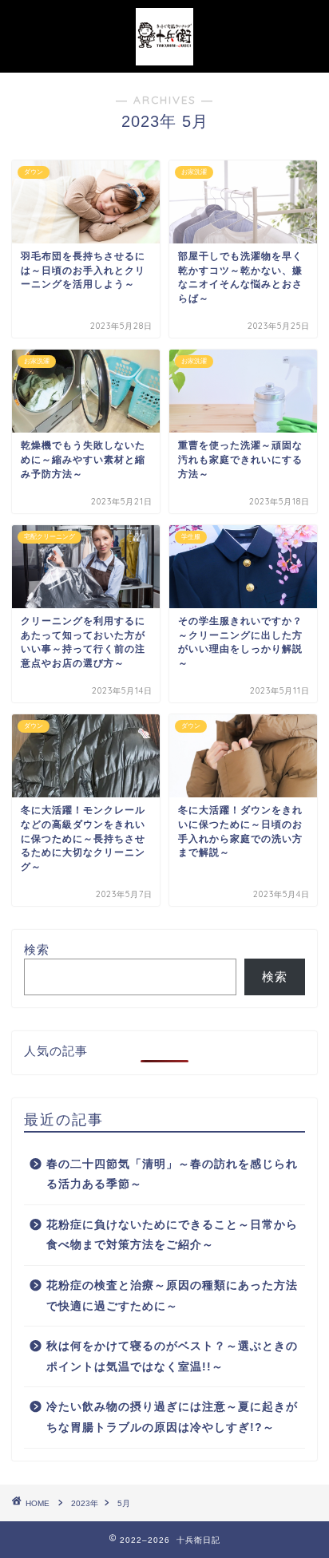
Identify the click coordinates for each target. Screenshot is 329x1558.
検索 (37, 949)
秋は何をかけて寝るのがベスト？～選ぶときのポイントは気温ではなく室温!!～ (172, 1356)
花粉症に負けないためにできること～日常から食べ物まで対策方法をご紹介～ (172, 1235)
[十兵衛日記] (164, 57)
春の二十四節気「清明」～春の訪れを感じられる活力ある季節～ (172, 1174)
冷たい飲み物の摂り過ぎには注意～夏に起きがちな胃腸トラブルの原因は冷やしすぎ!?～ (172, 1417)
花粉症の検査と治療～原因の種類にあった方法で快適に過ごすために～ (172, 1295)
